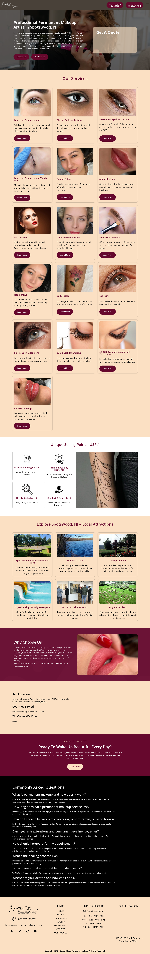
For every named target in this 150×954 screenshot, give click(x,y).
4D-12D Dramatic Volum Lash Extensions (114, 353)
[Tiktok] (27, 931)
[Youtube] (35, 931)
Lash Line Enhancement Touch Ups (30, 179)
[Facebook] (12, 931)
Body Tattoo (63, 295)
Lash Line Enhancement (27, 120)
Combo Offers (64, 178)
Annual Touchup (23, 408)
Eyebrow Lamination (110, 237)
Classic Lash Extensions (26, 352)
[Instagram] (20, 931)
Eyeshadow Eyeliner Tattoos (114, 119)
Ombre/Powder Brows (68, 237)
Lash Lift (103, 295)
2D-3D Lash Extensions (69, 352)
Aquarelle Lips (107, 178)
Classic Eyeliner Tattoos (69, 120)
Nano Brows (20, 294)
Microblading (21, 237)
